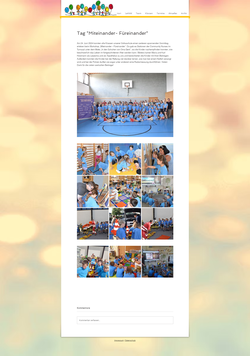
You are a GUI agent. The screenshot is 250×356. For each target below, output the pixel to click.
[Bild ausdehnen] (93, 159)
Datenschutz (130, 340)
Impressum (119, 340)
